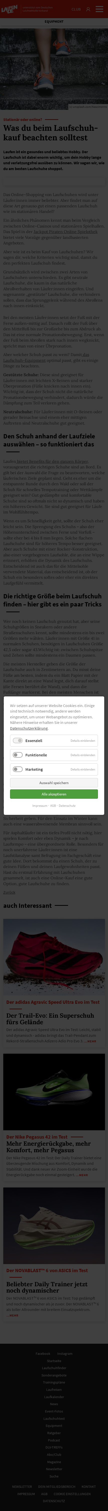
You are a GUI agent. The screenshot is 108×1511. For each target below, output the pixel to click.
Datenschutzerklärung (29, 727)
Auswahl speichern (54, 782)
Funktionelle (36, 754)
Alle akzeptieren (54, 793)
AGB (53, 805)
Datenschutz (67, 805)
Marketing (34, 769)
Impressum (39, 805)
